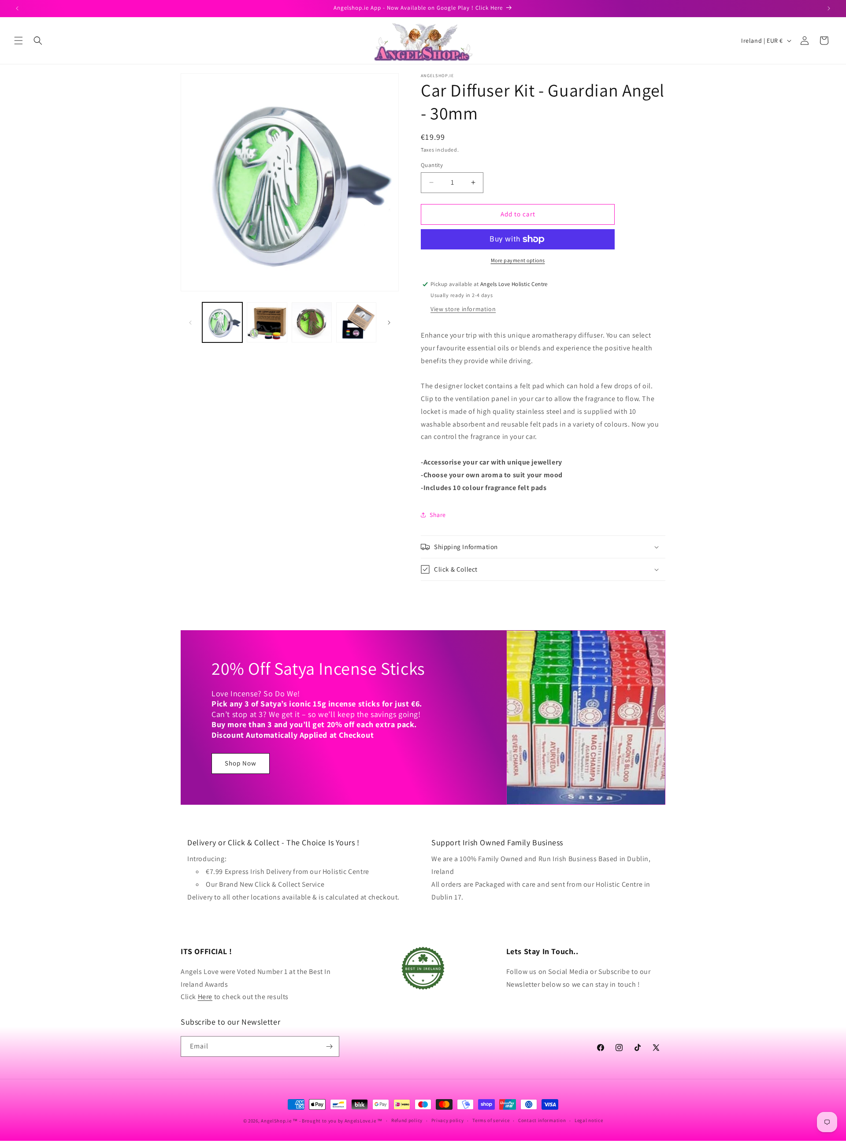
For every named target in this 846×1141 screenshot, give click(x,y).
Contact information (542, 1120)
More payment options (518, 260)
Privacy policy (447, 1120)
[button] (18, 40)
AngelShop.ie (276, 1121)
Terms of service (490, 1120)
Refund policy (407, 1120)
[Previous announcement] (17, 8)
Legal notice (589, 1120)
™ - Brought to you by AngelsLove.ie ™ (337, 1121)
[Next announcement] (829, 8)
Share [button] (438, 515)
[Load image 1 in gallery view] (222, 322)
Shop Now (240, 763)
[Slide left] (190, 322)
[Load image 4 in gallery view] (356, 322)
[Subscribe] (329, 1046)
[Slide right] (389, 322)
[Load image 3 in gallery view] (312, 322)
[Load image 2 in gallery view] (267, 322)
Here (205, 996)
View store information (463, 309)
